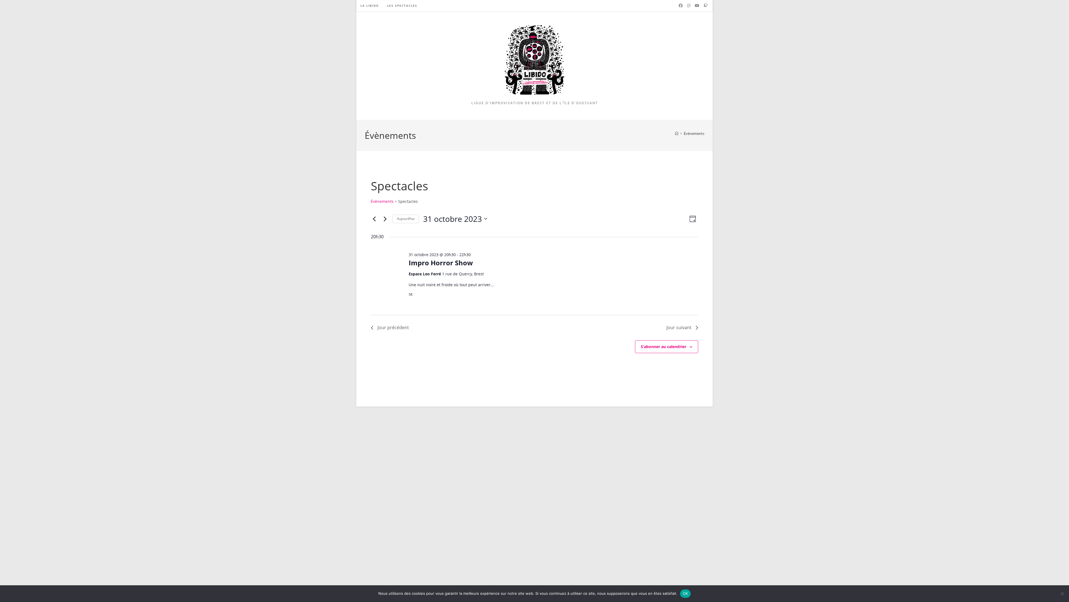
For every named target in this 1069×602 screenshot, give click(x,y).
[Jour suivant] (385, 218)
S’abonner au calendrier (663, 346)
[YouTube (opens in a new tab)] (697, 6)
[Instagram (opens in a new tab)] (689, 6)
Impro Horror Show (441, 262)
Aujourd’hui (406, 218)
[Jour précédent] (374, 218)
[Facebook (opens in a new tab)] (680, 6)
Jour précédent (393, 327)
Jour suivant (679, 327)
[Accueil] (676, 133)
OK (685, 593)
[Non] (1062, 593)
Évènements (694, 133)
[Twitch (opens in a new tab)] (706, 6)
